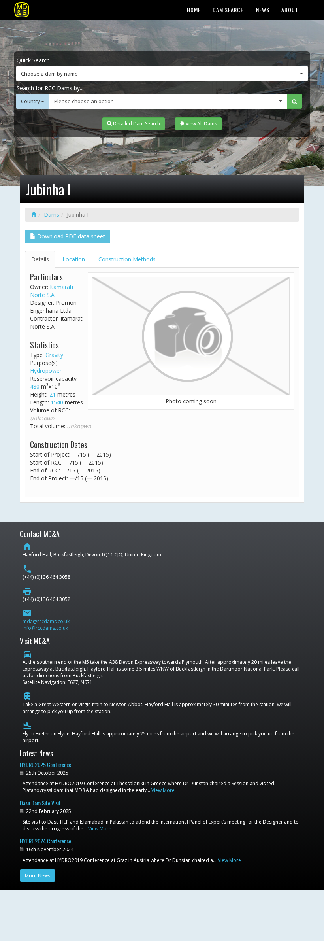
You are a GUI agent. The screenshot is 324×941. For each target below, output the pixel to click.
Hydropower (46, 370)
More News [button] (37, 875)
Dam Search (228, 10)
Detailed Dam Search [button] (136, 123)
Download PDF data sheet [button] (70, 236)
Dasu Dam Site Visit (40, 803)
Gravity (54, 355)
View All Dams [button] (201, 123)
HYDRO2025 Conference (45, 764)
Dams (51, 214)
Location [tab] (73, 259)
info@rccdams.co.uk (45, 628)
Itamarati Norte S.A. (51, 291)
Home (194, 10)
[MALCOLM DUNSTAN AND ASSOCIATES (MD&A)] (22, 10)
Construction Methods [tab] (127, 259)
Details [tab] (40, 259)
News (262, 10)
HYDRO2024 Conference (45, 841)
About (289, 10)
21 (52, 394)
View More (163, 790)
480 (35, 386)
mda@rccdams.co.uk (46, 621)
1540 (57, 402)
